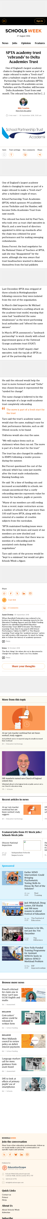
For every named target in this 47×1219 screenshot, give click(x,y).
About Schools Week (11, 1210)
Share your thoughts (23, 666)
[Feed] (4, 1154)
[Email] (27, 1154)
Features (40, 43)
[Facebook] (10, 1154)
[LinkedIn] (21, 1154)
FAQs (4, 1200)
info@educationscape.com (15, 1183)
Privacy (5, 1197)
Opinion (26, 43)
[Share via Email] (30, 593)
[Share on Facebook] (11, 593)
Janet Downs (7, 615)
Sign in (39, 21)
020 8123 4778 (11, 1179)
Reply (8, 641)
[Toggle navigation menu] (4, 21)
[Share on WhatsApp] (4, 593)
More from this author (23, 111)
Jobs (14, 43)
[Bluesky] (16, 1154)
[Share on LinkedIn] (24, 593)
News (5, 43)
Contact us (6, 1195)
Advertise (6, 1213)
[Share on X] (17, 593)
